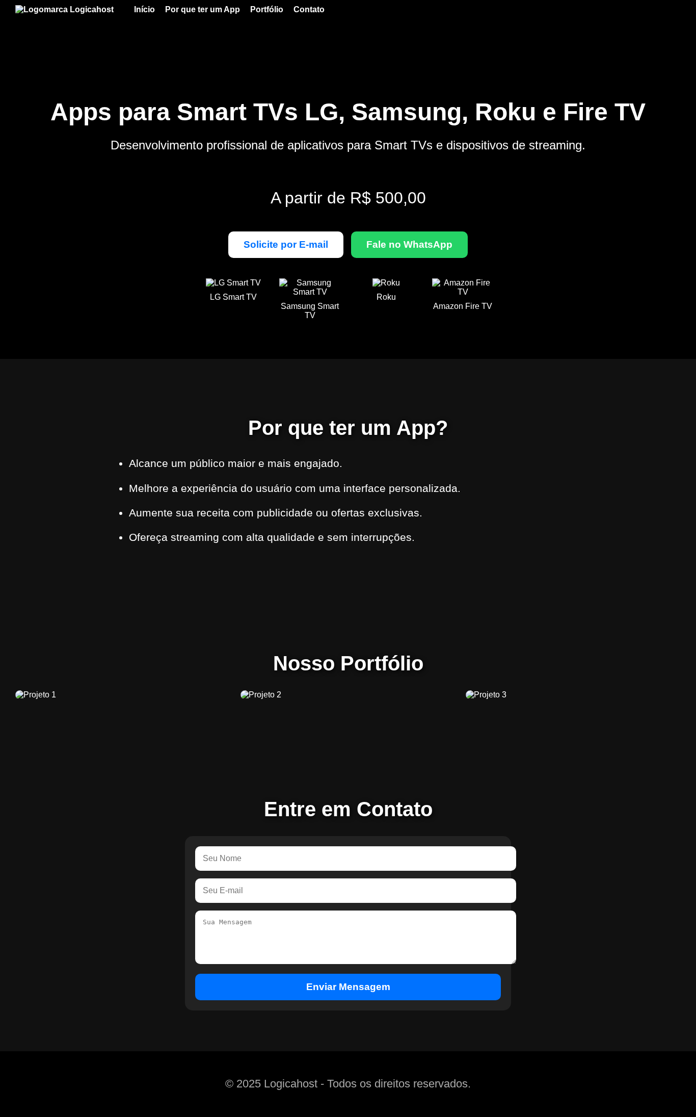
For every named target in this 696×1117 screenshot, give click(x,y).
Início (144, 9)
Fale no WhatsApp (409, 244)
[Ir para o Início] (69, 9)
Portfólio (266, 9)
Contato (309, 9)
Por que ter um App (202, 9)
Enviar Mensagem (348, 986)
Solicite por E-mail (286, 244)
